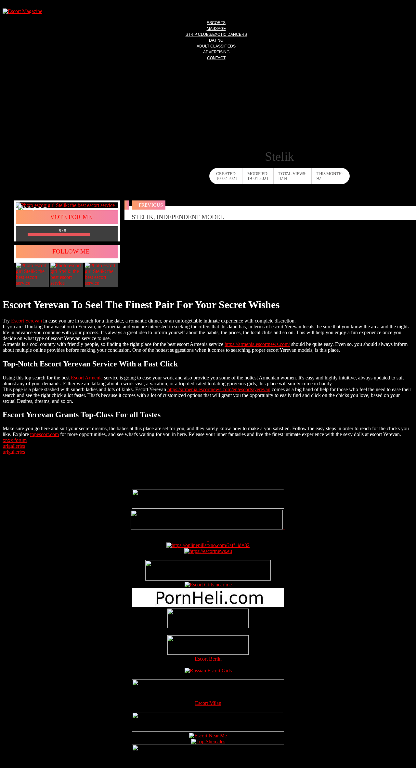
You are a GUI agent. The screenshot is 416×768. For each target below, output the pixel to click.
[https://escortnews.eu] (208, 551)
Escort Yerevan (26, 320)
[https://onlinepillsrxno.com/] (208, 545)
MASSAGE (216, 28)
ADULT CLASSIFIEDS (216, 46)
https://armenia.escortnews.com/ (257, 344)
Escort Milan (208, 703)
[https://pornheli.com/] (208, 579)
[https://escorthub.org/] (208, 619)
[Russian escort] (208, 670)
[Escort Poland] (208, 507)
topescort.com (44, 434)
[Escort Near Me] (208, 735)
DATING (216, 40)
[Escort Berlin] (208, 645)
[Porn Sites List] (208, 605)
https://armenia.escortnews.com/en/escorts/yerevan (218, 389)
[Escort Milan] (208, 697)
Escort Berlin (208, 659)
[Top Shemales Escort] (208, 741)
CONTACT (216, 58)
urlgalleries (14, 446)
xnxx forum (15, 440)
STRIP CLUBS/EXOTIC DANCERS (216, 34)
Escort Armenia (87, 377)
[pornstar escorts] (207, 527)
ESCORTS (216, 23)
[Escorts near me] (208, 584)
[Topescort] (208, 730)
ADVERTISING (216, 52)
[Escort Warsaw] (208, 762)
